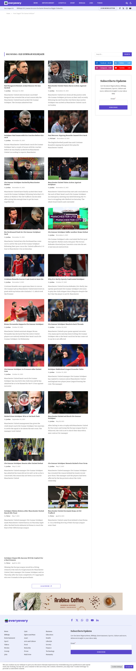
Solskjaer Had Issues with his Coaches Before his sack (24, 136)
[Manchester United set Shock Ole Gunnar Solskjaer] (68, 402)
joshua (8, 91)
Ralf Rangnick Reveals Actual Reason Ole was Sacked (22, 87)
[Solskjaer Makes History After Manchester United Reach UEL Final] (24, 497)
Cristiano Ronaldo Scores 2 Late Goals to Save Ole (23, 279)
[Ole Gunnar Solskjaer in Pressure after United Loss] (24, 355)
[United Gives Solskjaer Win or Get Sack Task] (24, 402)
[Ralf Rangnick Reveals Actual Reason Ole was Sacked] (24, 72)
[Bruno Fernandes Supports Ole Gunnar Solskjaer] (24, 310)
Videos (100, 3)
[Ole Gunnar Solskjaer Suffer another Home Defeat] (68, 218)
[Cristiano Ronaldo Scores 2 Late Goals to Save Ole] (24, 265)
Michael (52, 138)
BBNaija (82, 3)
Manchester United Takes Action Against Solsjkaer (64, 183)
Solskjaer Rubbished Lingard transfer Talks (66, 369)
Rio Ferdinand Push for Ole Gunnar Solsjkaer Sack (22, 233)
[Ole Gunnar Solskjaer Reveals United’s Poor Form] (68, 449)
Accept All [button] (129, 666)
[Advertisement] (68, 33)
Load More (45, 586)
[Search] (126, 3)
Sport (72, 3)
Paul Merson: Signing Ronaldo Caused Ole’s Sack (67, 135)
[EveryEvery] (12, 3)
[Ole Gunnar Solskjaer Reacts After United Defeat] (24, 449)
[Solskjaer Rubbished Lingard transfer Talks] (68, 355)
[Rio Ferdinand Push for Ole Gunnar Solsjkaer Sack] (24, 218)
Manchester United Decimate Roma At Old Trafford (64, 512)
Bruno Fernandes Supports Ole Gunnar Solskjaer (24, 324)
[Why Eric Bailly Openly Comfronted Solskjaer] (68, 265)
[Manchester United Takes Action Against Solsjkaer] (68, 168)
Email (113, 99)
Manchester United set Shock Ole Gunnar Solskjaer (64, 417)
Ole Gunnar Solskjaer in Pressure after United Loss (22, 370)
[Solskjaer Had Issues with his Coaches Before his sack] (24, 121)
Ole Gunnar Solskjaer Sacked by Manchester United (22, 183)
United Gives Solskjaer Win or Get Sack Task (22, 416)
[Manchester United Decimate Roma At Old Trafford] (68, 497)
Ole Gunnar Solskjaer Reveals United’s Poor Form (67, 463)
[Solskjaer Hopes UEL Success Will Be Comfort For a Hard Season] (24, 544)
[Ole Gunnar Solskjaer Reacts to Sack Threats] (68, 310)
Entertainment (48, 3)
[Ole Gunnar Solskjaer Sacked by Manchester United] (24, 168)
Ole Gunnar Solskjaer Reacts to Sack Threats (66, 324)
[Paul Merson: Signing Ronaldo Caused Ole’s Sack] (68, 121)
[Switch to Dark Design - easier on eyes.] (130, 3)
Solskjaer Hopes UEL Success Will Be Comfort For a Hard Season (23, 559)
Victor (8, 516)
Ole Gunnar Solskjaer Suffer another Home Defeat (68, 232)
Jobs (91, 3)
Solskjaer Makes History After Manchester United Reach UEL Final (24, 512)
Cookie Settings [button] (117, 666)
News (36, 3)
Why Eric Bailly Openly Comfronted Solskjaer (66, 279)
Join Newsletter (108, 8)
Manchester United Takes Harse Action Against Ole (67, 87)
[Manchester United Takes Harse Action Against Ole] (68, 72)
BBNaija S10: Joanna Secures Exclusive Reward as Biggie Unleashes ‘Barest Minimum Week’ (41, 8)
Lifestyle (62, 3)
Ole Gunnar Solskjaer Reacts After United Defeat (23, 463)
